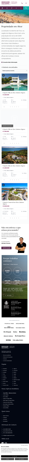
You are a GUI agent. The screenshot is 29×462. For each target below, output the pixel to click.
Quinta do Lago (17, 379)
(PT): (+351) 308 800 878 (7, 432)
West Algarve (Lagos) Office (8, 400)
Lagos (15, 374)
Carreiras (5, 419)
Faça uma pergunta (21, 89)
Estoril (15, 372)
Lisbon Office (5, 394)
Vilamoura (16, 385)
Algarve (15, 368)
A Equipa (5, 417)
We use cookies (5, 446)
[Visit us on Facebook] (3, 443)
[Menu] (26, 3)
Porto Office (5, 396)
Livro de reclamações (7, 360)
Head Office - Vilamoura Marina (9, 393)
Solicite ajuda (6, 248)
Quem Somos (6, 415)
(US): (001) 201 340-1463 (7, 430)
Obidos (15, 377)
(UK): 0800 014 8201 (7, 429)
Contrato (5, 358)
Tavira (15, 383)
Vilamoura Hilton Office (7, 402)
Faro (4, 374)
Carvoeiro (15, 370)
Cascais (4, 372)
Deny (7, 459)
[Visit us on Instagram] (6, 443)
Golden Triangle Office (7, 398)
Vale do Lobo (5, 385)
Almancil (5, 370)
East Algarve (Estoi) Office (8, 404)
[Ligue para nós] (22, 3)
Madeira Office (6, 405)
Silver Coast (5, 381)
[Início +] (9, 3)
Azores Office (5, 407)
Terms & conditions (7, 355)
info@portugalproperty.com (8, 435)
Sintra (4, 383)
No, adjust (21, 459)
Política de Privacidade (7, 357)
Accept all (14, 456)
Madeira (5, 377)
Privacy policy (24, 445)
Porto (4, 379)
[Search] (26, 7)
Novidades (5, 421)
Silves (15, 381)
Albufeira (5, 368)
